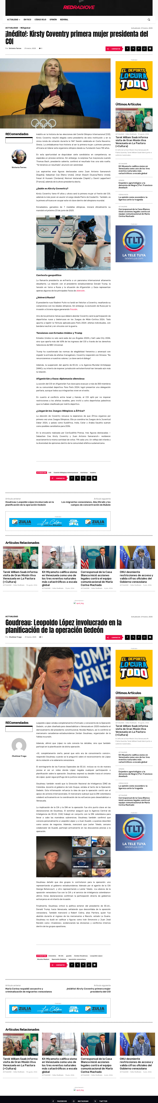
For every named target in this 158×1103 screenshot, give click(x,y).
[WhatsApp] (144, 48)
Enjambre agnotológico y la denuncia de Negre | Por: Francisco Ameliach (135, 185)
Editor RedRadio (131, 134)
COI (50, 472)
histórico (84, 472)
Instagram (83, 1101)
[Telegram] (150, 48)
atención (80, 291)
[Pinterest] (138, 48)
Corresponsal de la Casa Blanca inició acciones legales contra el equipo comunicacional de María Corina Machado (134, 213)
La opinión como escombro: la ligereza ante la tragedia (133, 198)
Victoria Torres (15, 48)
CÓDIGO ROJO (123, 194)
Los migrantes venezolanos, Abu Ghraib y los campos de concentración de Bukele (86, 503)
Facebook (62, 1101)
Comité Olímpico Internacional (66, 472)
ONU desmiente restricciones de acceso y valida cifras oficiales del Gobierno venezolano (136, 576)
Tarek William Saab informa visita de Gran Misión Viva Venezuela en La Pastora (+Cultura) (132, 142)
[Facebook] (127, 48)
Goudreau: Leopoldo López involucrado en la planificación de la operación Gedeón (29, 503)
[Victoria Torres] (19, 156)
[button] (149, 19)
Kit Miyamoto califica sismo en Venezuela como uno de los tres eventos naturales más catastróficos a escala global (134, 170)
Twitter (103, 1101)
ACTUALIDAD (11, 28)
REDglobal (25, 28)
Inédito (93, 472)
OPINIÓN (121, 180)
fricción (73, 309)
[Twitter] (133, 48)
